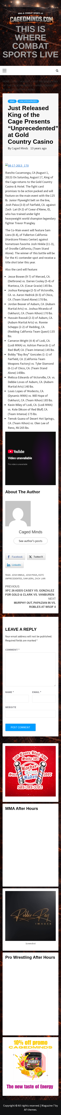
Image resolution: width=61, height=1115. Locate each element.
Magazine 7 (48, 1105)
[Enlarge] (51, 750)
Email (36, 692)
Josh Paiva (31, 574)
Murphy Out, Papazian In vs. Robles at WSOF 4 (35, 602)
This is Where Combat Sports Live (30, 41)
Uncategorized (28, 101)
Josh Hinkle (18, 574)
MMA (12, 101)
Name (9, 692)
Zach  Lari (40, 578)
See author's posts (30, 541)
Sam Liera (28, 578)
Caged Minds (20, 148)
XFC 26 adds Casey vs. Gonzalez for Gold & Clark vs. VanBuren (29, 590)
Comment (12, 649)
